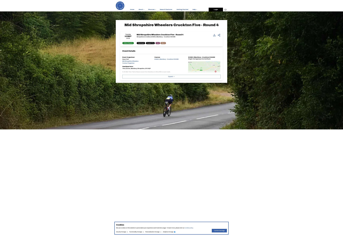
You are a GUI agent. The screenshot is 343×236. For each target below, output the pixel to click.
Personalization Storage (152, 232)
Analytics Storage (168, 232)
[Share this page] (219, 35)
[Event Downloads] (214, 35)
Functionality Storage (135, 232)
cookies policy (189, 228)
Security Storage (121, 232)
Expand (170, 76)
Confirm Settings (219, 230)
